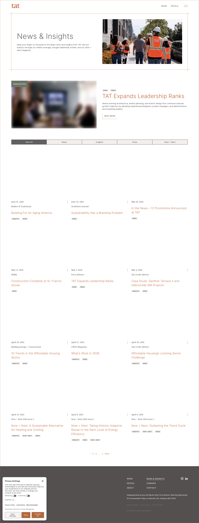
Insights (99, 142)
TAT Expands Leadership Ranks (143, 96)
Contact (151, 487)
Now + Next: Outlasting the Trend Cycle (158, 426)
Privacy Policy (145, 505)
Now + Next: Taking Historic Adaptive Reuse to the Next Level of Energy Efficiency (96, 430)
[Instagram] (182, 478)
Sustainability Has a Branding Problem (97, 213)
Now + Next (170, 142)
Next (107, 453)
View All (29, 142)
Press (134, 142)
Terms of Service (133, 505)
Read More (109, 116)
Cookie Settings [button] (157, 505)
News (64, 142)
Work (164, 6)
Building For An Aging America (31, 213)
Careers (151, 483)
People (174, 6)
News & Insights (155, 478)
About (130, 487)
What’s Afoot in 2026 (85, 353)
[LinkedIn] (186, 478)
